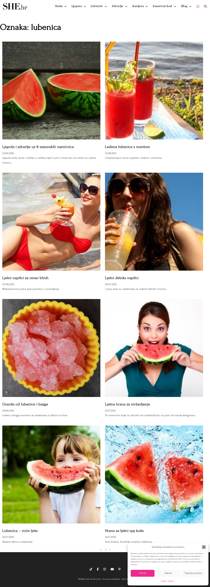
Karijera (138, 6)
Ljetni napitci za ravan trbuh (25, 278)
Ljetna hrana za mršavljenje (127, 404)
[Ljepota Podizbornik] (84, 6)
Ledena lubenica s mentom (127, 146)
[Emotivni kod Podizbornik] (175, 6)
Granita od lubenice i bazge (25, 404)
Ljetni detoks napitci (122, 278)
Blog (184, 6)
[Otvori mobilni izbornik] (197, 6)
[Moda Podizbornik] (65, 6)
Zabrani (168, 573)
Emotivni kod (162, 6)
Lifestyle (97, 6)
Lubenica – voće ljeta (20, 530)
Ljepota (76, 6)
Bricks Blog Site (105, 559)
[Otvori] (205, 6)
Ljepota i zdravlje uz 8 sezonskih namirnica (38, 146)
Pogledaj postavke (193, 573)
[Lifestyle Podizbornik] (105, 6)
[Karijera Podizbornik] (146, 6)
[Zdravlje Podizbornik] (126, 6)
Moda (59, 6)
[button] (203, 547)
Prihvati (142, 573)
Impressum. (126, 579)
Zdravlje (117, 6)
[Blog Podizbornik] (190, 6)
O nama (163, 581)
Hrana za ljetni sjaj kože (124, 530)
